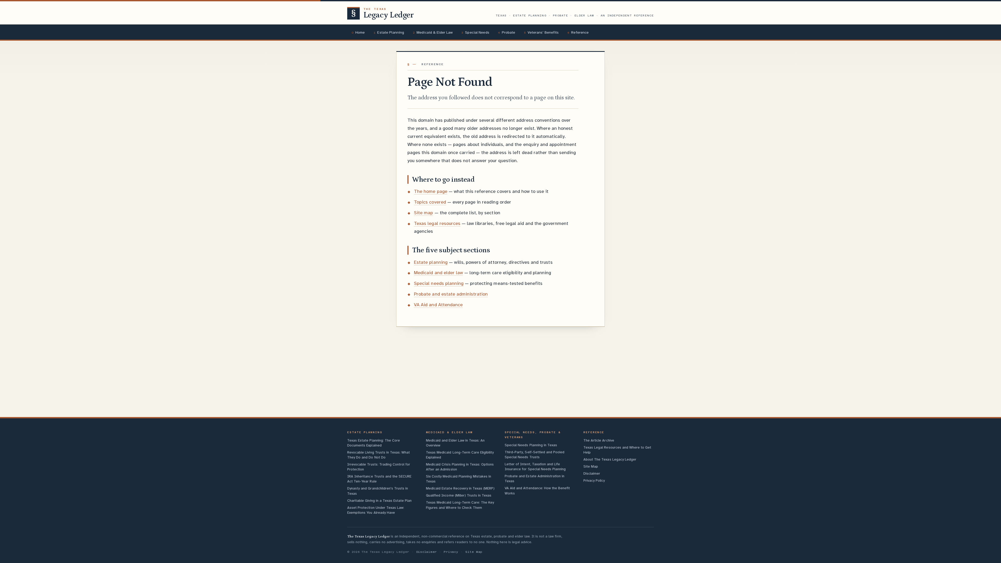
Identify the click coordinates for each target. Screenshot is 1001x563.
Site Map (590, 466)
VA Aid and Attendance (438, 305)
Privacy (451, 552)
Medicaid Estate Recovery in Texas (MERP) (460, 488)
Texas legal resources (437, 223)
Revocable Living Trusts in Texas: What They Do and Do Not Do (378, 455)
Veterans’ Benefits (541, 32)
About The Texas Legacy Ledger (609, 459)
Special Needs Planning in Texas (531, 445)
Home (358, 32)
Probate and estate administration (451, 294)
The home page (430, 191)
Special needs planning (438, 283)
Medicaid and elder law (438, 273)
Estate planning (431, 262)
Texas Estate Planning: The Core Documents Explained (373, 443)
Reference (578, 32)
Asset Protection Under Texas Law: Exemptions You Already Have (375, 510)
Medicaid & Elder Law (433, 32)
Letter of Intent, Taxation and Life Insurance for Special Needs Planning (535, 466)
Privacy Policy (594, 480)
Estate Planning (389, 32)
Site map (423, 213)
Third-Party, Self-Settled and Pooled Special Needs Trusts (534, 454)
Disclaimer (591, 473)
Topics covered (430, 202)
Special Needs (475, 32)
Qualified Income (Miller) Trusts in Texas (458, 495)
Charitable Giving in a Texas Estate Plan (379, 500)
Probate (506, 32)
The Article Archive (598, 440)
